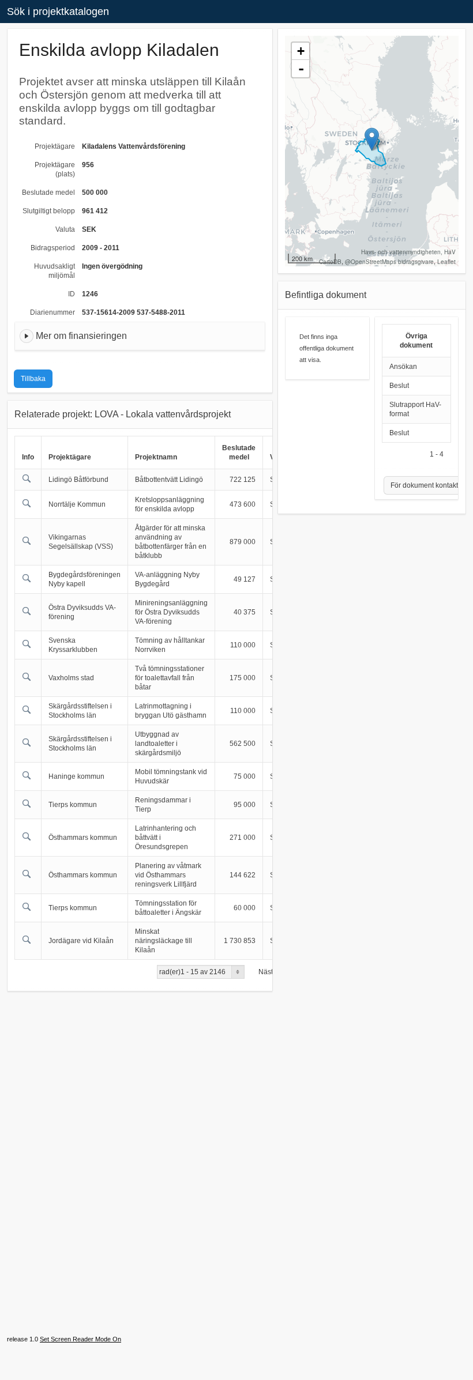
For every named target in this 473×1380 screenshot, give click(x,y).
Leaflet (446, 262)
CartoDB (330, 262)
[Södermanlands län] (372, 139)
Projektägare (55, 146)
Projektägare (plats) (55, 169)
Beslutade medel (48, 192)
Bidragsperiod (53, 248)
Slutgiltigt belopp (48, 211)
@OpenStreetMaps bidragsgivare (389, 262)
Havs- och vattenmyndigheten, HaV (408, 252)
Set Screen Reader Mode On (80, 1339)
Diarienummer (52, 312)
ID (71, 294)
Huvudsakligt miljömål (54, 271)
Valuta (65, 229)
